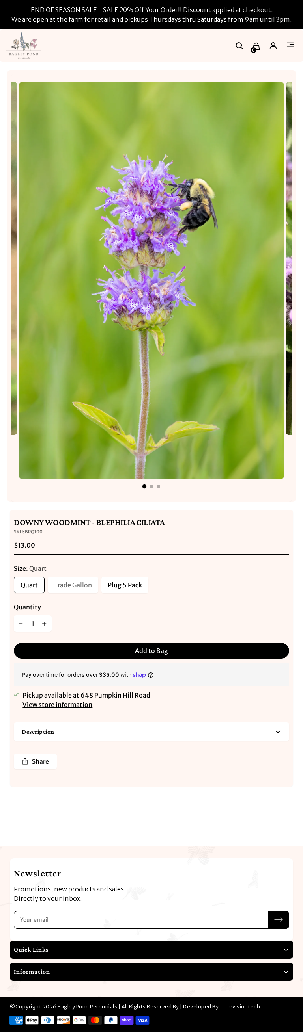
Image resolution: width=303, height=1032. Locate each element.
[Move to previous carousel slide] (261, 821)
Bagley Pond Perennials (87, 1006)
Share (40, 761)
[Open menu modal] (290, 45)
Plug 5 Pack (125, 585)
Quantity (27, 607)
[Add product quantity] (44, 623)
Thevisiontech (241, 1006)
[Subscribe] (278, 920)
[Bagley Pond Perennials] (23, 45)
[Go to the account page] (274, 45)
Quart (29, 585)
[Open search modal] (240, 45)
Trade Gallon (73, 585)
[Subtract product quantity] (21, 623)
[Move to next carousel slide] (285, 821)
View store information (57, 705)
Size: (30, 568)
